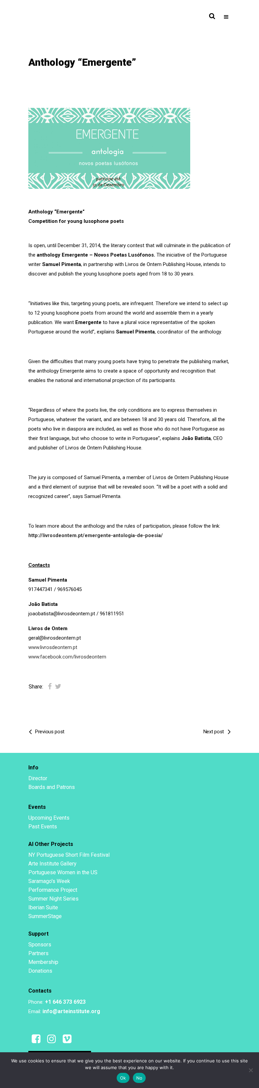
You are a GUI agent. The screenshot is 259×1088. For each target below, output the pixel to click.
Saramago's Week (49, 881)
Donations (40, 971)
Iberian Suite (43, 907)
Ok (123, 1078)
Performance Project (52, 890)
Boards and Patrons (51, 787)
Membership (43, 962)
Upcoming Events (48, 818)
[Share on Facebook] (50, 686)
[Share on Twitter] (58, 686)
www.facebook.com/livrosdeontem (67, 657)
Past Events (42, 826)
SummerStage (45, 916)
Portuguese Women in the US (62, 872)
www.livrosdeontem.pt (52, 647)
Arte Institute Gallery (52, 863)
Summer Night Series (53, 898)
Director (37, 778)
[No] (250, 1070)
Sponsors (39, 944)
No (139, 1078)
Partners (38, 953)
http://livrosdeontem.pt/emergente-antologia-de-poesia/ (95, 535)
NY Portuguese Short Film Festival (69, 855)
